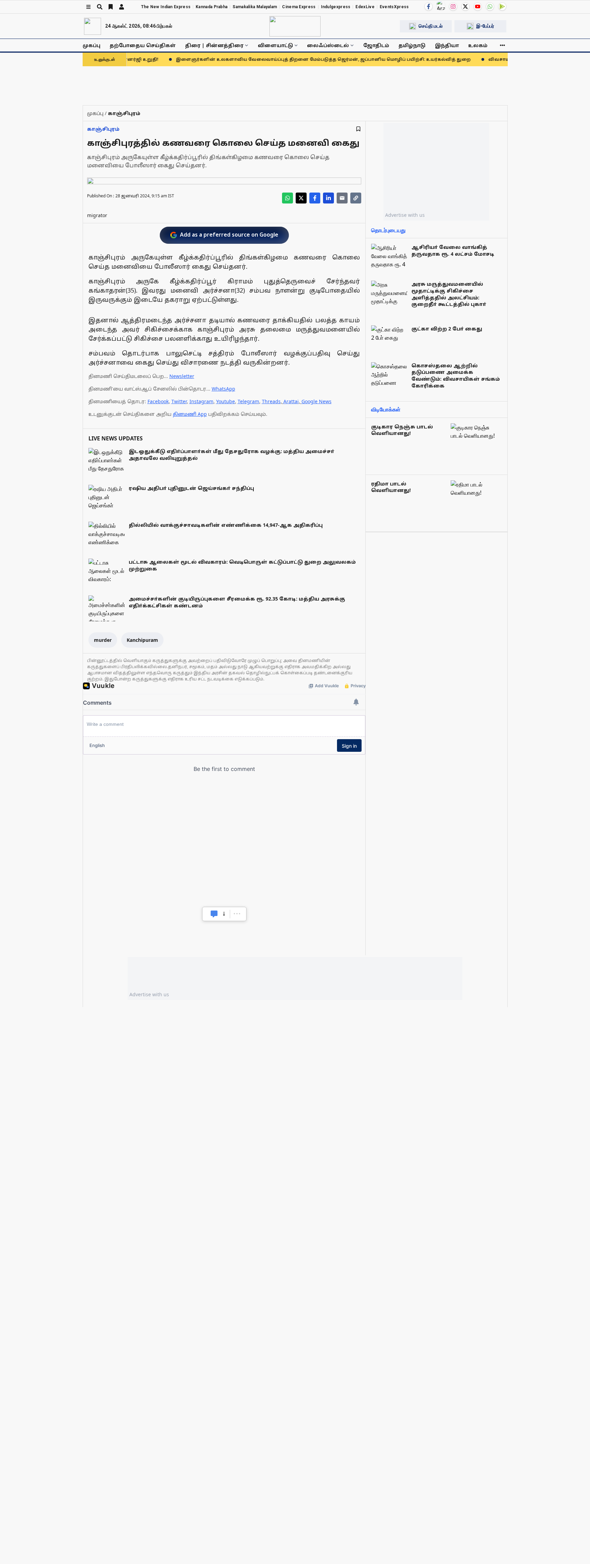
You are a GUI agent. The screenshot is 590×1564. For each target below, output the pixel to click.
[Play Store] (502, 6)
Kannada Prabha (211, 6)
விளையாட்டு (275, 45)
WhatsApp (223, 388)
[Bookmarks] (110, 6)
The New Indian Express (166, 6)
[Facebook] (428, 6)
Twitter (179, 401)
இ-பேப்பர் (485, 26)
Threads (271, 401)
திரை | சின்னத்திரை (214, 45)
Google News (316, 401)
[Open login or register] (121, 6)
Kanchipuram (142, 640)
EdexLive (364, 6)
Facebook (158, 401)
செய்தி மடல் (430, 26)
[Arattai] (441, 6)
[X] (465, 6)
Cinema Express (298, 6)
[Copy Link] (355, 198)
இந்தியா (447, 45)
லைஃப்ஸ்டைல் (328, 45)
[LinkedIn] (328, 198)
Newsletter (181, 376)
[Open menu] (88, 7)
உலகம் (478, 45)
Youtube (225, 401)
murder (103, 640)
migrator (97, 215)
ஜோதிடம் (376, 45)
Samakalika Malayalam (255, 6)
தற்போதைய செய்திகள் (143, 45)
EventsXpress (394, 6)
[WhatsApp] (490, 6)
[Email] (342, 198)
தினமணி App (190, 414)
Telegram (248, 401)
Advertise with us (405, 215)
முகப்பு (91, 45)
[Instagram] (453, 6)
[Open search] (99, 6)
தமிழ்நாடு (411, 45)
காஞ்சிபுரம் (103, 129)
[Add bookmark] (358, 129)
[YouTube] (478, 6)
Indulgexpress (336, 6)
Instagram (201, 401)
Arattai (291, 401)
